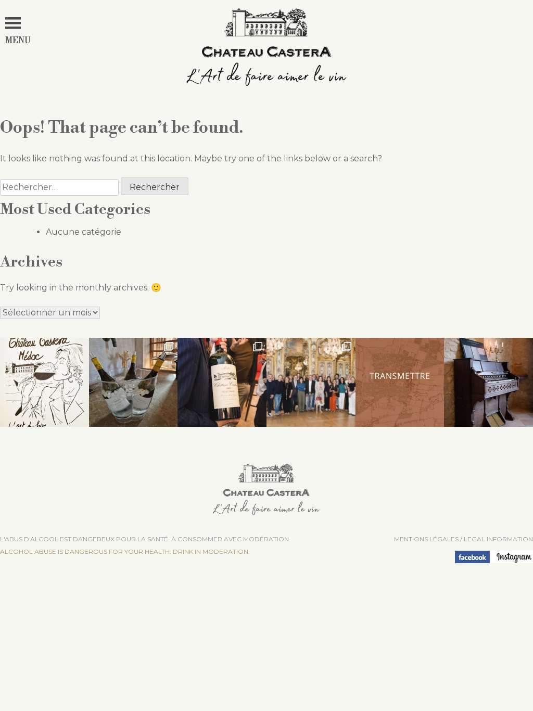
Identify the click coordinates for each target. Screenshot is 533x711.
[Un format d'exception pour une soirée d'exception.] (221, 382)
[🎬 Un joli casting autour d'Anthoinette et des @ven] (311, 382)
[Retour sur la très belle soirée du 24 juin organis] (133, 382)
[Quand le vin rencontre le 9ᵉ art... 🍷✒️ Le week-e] (44, 382)
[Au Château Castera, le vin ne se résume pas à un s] (400, 382)
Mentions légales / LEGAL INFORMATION (463, 539)
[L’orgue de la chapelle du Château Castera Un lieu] (488, 382)
